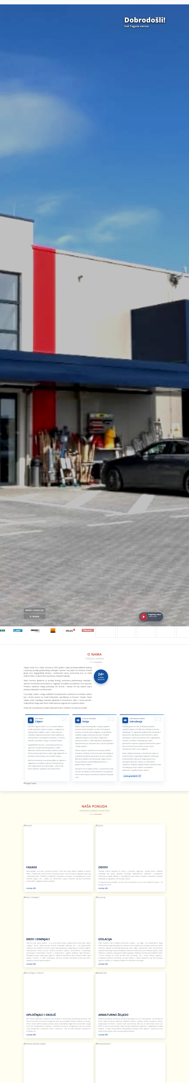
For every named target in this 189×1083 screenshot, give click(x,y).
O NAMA (34, 616)
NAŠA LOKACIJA (35, 610)
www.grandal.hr (131, 776)
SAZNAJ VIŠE (31, 888)
